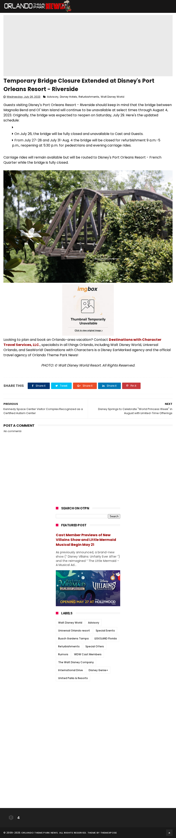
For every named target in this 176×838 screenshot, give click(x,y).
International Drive (70, 670)
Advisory (52, 97)
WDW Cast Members (88, 654)
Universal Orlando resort (74, 630)
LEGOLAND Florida (105, 638)
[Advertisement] (88, 711)
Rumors (63, 654)
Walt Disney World (112, 97)
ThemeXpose (108, 832)
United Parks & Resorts (73, 678)
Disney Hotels (68, 97)
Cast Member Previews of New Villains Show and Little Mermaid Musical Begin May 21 (86, 540)
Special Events (105, 630)
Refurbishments (89, 97)
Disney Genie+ (98, 670)
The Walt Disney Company (76, 662)
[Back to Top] (169, 832)
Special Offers (94, 646)
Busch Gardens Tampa (73, 638)
